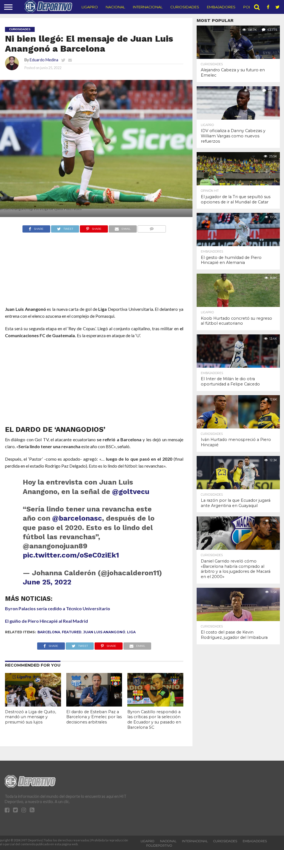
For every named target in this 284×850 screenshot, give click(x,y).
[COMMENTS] (152, 227)
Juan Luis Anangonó (104, 632)
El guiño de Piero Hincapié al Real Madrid (46, 621)
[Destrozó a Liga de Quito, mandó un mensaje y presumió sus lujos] (33, 704)
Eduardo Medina (44, 59)
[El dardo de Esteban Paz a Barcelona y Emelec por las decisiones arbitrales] (94, 704)
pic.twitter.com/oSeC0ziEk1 (71, 555)
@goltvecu (130, 491)
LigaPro (90, 7)
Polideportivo (159, 846)
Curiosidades (184, 7)
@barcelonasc (77, 518)
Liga (131, 632)
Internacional (148, 7)
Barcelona (48, 632)
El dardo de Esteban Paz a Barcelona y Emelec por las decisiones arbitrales (94, 717)
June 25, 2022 (47, 582)
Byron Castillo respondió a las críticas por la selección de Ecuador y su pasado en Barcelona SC (154, 719)
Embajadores (221, 7)
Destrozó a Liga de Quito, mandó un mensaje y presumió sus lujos (30, 717)
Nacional (115, 7)
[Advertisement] (94, 280)
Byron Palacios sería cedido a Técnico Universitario (57, 608)
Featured (72, 632)
